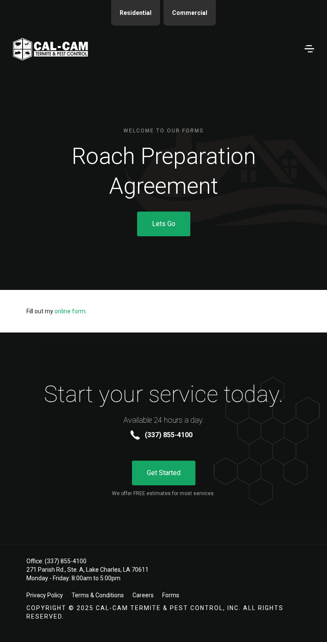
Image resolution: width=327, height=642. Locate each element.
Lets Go (163, 224)
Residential (136, 12)
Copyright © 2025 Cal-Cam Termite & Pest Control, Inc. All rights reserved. (155, 612)
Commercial (189, 12)
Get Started (164, 473)
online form (70, 311)
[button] (307, 49)
